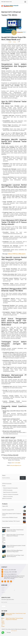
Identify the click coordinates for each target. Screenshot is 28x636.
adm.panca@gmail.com (15, 465)
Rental (3, 590)
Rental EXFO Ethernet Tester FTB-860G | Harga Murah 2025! (13, 38)
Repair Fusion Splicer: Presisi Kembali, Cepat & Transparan (15, 530)
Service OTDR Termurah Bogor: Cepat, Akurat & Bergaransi (15, 556)
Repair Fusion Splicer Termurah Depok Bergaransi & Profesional (15, 535)
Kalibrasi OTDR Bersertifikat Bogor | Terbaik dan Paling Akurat (15, 551)
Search (3, 475)
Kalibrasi (3, 592)
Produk (3, 587)
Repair (3, 589)
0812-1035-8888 (16, 462)
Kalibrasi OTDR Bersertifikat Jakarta (16, 253)
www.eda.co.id (14, 630)
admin (9, 41)
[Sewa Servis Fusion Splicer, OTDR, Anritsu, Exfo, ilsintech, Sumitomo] (9, 6)
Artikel (14, 41)
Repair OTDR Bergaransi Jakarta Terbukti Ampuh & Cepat (16, 546)
